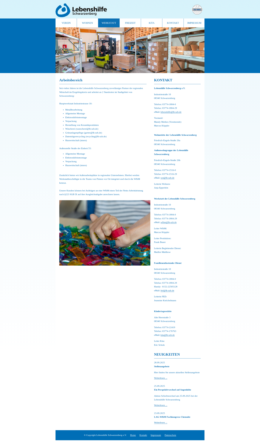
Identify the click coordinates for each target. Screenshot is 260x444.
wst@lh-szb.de (167, 178)
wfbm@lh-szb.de (169, 222)
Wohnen (87, 23)
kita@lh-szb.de (168, 335)
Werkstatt (109, 23)
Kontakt (173, 23)
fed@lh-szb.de (167, 290)
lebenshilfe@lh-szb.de (171, 112)
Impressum (194, 23)
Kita (152, 23)
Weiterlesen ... (160, 378)
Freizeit (130, 23)
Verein (66, 23)
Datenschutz (170, 435)
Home (133, 435)
